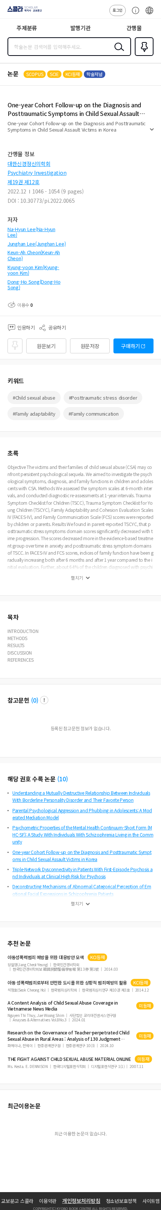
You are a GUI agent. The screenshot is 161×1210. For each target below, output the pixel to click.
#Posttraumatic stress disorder (103, 397)
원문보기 (46, 346)
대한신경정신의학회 (28, 163)
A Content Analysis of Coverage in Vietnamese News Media (62, 1006)
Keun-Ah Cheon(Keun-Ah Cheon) (33, 255)
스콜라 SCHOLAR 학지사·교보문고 (23, 11)
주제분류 (26, 28)
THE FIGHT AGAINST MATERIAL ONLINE (69, 1059)
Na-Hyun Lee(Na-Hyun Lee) (31, 232)
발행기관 (80, 28)
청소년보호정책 (121, 1200)
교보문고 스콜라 (17, 1200)
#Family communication (93, 413)
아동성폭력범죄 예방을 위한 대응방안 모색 (45, 957)
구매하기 (130, 346)
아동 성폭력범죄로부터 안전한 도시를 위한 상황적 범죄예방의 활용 (67, 983)
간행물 (134, 28)
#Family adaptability (34, 413)
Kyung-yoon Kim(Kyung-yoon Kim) (33, 270)
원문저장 (90, 346)
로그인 (117, 10)
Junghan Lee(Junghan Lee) (36, 243)
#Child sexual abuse (34, 397)
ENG (149, 14)
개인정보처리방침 (81, 1200)
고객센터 (133, 14)
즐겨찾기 (143, 55)
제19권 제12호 (23, 182)
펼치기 (152, 132)
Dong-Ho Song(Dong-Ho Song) (33, 284)
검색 (117, 52)
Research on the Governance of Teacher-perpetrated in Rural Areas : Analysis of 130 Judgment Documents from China (68, 1036)
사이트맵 (151, 1200)
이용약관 (48, 1200)
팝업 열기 (44, 700)
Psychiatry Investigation (36, 172)
